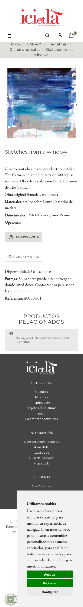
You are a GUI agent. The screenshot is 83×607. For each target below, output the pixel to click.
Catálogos (41, 452)
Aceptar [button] (50, 574)
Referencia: (14, 298)
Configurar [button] (50, 592)
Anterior (6, 105)
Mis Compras (41, 486)
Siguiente (77, 105)
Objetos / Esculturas (41, 408)
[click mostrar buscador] (47, 36)
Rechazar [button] (50, 583)
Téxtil (42, 413)
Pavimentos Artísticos (41, 419)
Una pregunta (23, 237)
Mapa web (41, 463)
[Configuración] (60, 35)
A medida (41, 447)
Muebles (41, 397)
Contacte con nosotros (41, 441)
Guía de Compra (41, 458)
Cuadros (41, 391)
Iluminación (41, 402)
